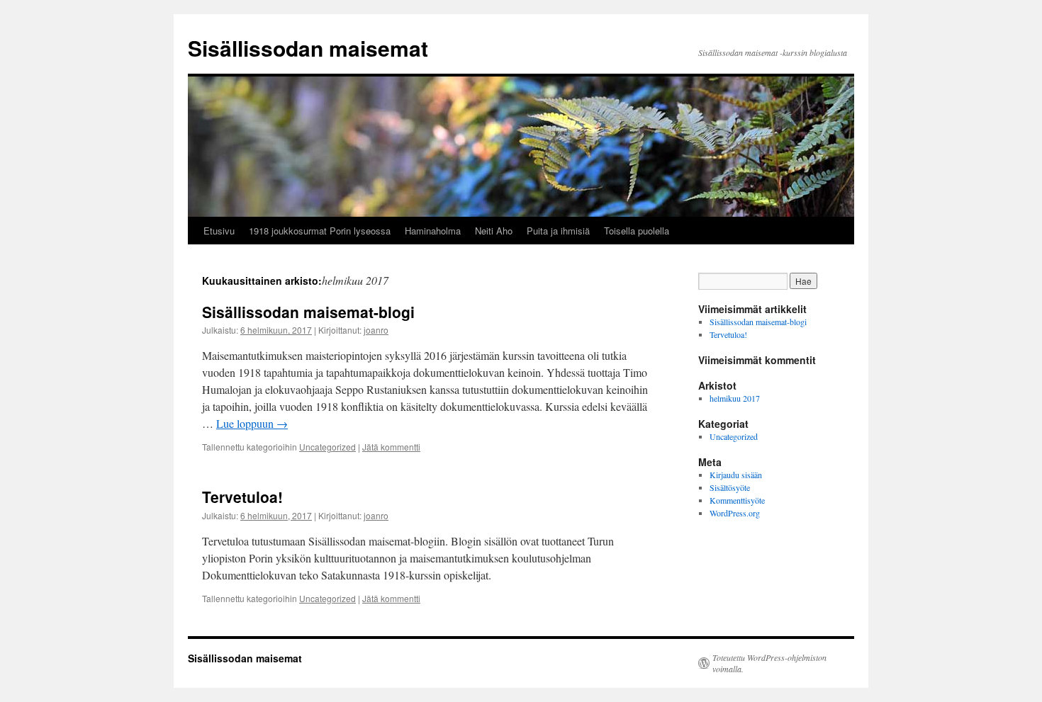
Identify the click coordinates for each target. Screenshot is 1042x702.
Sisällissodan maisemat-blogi (308, 311)
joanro (376, 330)
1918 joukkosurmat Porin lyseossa (320, 230)
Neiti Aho (493, 230)
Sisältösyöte (730, 487)
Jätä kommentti (391, 447)
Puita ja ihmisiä (558, 230)
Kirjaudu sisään (736, 474)
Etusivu (219, 230)
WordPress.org (735, 513)
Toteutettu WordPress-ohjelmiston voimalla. (769, 663)
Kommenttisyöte (737, 500)
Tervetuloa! (242, 496)
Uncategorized (327, 447)
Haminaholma (433, 230)
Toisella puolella (636, 230)
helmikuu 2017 (735, 398)
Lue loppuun (252, 423)
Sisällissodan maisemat (308, 48)
